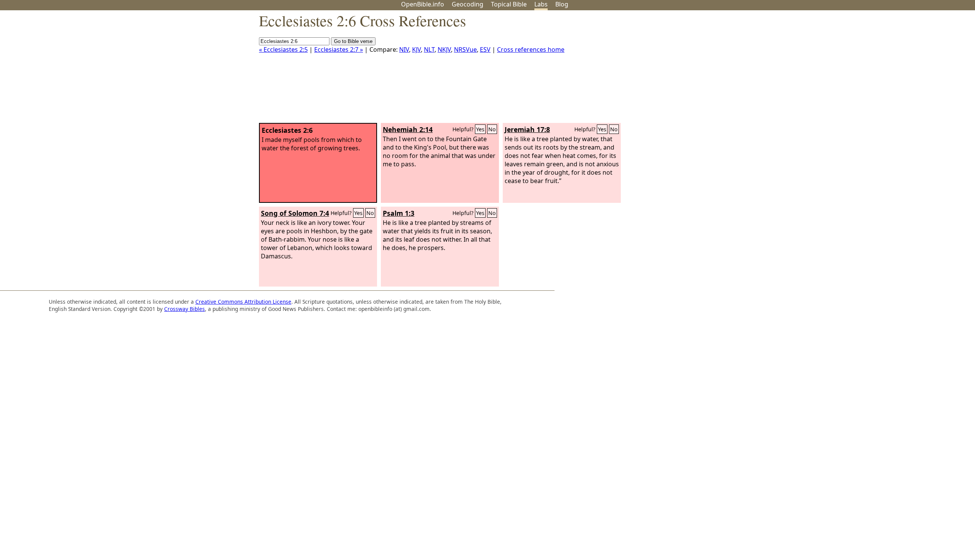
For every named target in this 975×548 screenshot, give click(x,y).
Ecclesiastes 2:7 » (338, 49)
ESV (485, 49)
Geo (467, 4)
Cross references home (530, 49)
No (492, 129)
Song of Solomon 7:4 (295, 213)
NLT (429, 49)
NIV (404, 49)
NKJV (444, 49)
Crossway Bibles (184, 308)
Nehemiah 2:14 (408, 129)
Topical (509, 4)
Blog (561, 4)
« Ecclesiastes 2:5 (283, 49)
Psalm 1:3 (398, 213)
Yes (480, 129)
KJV (416, 49)
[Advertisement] (898, 69)
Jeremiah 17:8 (527, 129)
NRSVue (465, 49)
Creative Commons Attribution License (243, 301)
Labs (541, 4)
